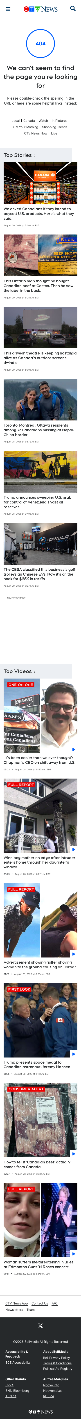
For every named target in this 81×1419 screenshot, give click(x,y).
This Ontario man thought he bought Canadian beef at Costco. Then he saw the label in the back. (38, 286)
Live (54, 133)
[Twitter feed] (40, 1325)
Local (16, 120)
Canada (29, 120)
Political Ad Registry (57, 1368)
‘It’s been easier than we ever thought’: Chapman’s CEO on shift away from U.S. (39, 760)
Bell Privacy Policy (56, 1358)
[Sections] (8, 9)
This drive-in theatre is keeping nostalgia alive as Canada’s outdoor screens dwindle (40, 358)
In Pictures (59, 120)
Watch (43, 120)
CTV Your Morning (25, 127)
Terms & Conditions (57, 1363)
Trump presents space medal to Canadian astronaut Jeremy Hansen (37, 1064)
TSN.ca (10, 1396)
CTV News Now (35, 133)
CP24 (9, 1385)
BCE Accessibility (18, 1362)
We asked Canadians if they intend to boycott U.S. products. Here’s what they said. (39, 214)
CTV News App (16, 1303)
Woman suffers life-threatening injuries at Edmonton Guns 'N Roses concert (39, 1264)
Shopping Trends (54, 127)
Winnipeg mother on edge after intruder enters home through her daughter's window (39, 862)
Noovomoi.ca (53, 1390)
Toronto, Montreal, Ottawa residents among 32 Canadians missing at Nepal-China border (39, 430)
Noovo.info (51, 1385)
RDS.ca (48, 1396)
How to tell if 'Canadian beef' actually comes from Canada (37, 1164)
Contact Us (40, 1303)
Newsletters (14, 1310)
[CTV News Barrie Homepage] (41, 9)
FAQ (55, 1303)
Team (31, 1310)
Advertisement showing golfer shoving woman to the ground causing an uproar (40, 964)
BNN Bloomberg (17, 1390)
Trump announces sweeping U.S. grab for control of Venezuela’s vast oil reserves (38, 502)
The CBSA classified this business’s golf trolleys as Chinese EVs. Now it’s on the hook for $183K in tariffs (39, 574)
